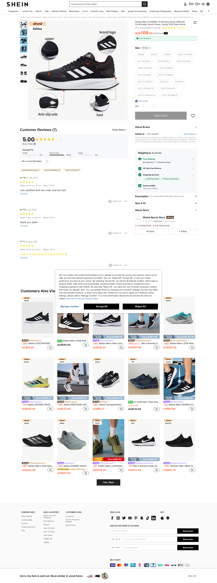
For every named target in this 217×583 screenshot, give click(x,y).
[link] (191, 4)
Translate (24, 194)
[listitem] (38, 324)
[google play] (168, 519)
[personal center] (185, 4)
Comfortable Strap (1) (30, 170)
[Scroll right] (208, 11)
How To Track (49, 532)
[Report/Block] (126, 201)
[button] (203, 4)
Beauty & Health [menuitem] (181, 11)
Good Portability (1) (52, 170)
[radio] (141, 54)
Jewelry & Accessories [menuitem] (137, 11)
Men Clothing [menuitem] (112, 11)
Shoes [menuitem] (194, 11)
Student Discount (28, 527)
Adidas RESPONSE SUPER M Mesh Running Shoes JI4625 (73, 404)
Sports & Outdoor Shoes (52, 17)
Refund (46, 525)
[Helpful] (110, 201)
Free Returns (49, 521)
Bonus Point (70, 525)
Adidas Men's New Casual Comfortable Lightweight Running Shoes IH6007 (108, 343)
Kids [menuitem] (123, 11)
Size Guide (48, 535)
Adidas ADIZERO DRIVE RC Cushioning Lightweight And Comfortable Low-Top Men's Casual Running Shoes (37, 404)
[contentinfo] (154, 565)
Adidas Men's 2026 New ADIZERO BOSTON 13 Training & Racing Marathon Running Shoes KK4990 (179, 343)
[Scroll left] (205, 11)
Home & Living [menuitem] (97, 11)
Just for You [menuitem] (28, 11)
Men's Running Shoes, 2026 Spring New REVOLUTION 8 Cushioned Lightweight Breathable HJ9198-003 (144, 343)
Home (22, 17)
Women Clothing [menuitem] (59, 11)
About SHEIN (26, 516)
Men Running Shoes (97, 17)
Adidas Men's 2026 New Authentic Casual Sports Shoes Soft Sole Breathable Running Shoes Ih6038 (73, 340)
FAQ (23, 531)
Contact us (70, 516)
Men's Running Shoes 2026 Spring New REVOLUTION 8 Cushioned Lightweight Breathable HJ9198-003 (144, 466)
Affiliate (46, 542)
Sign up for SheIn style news (124, 526)
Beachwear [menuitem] (74, 11)
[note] (108, 337)
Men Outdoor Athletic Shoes (75, 17)
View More (108, 482)
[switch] (46, 161)
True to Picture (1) (72, 170)
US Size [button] (145, 48)
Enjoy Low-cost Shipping (50, 516)
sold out (161, 115)
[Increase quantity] (154, 106)
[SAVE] (193, 116)
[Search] (145, 4)
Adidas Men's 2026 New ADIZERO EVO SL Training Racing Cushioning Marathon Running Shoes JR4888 (37, 466)
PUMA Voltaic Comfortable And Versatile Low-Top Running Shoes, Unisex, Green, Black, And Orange (108, 466)
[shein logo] (17, 4)
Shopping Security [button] (151, 175)
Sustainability (26, 520)
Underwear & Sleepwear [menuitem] (160, 11)
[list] (133, 518)
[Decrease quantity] (143, 106)
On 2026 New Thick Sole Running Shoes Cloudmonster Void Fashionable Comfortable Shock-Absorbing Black (144, 402)
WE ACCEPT (115, 560)
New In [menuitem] (39, 11)
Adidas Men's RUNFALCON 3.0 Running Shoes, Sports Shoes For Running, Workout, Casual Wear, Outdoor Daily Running (179, 404)
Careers (24, 523)
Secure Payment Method (72, 521)
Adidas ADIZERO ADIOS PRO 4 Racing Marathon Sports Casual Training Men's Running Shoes (73, 466)
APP (162, 512)
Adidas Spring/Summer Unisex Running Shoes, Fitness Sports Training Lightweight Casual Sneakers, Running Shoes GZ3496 (108, 404)
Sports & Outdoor (34, 17)
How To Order (49, 528)
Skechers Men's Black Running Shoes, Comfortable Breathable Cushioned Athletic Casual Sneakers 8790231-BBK (179, 466)
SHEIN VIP (48, 539)
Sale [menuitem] (47, 11)
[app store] (162, 519)
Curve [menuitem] (85, 11)
